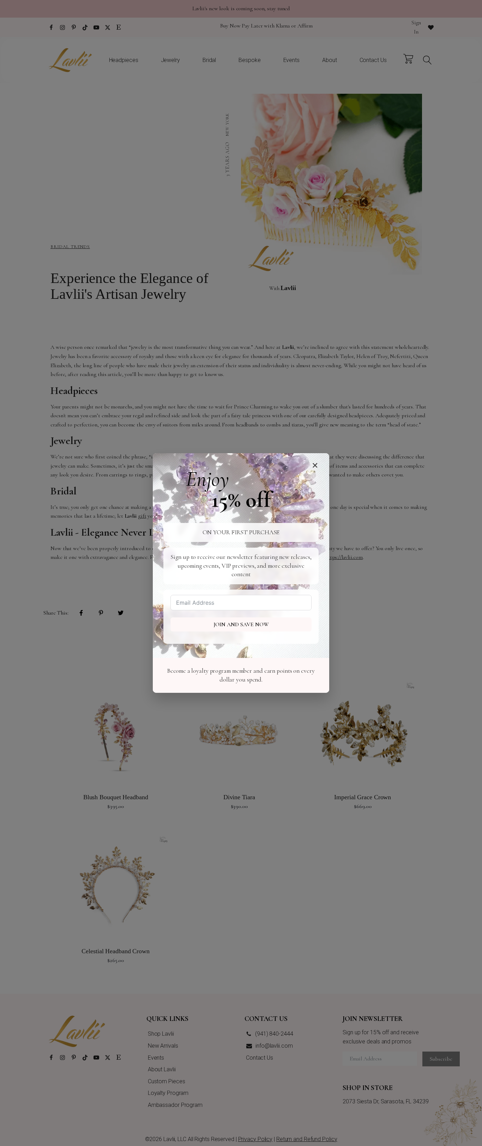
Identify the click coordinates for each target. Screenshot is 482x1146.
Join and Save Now (241, 624)
